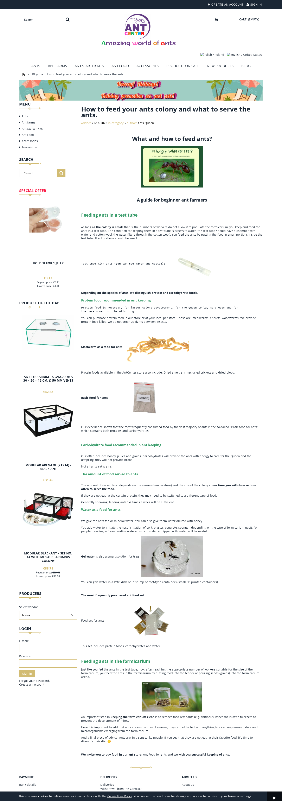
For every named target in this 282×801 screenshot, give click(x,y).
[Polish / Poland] (212, 54)
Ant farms (28, 122)
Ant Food (28, 135)
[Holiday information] (141, 90)
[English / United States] (244, 54)
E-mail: (24, 641)
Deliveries (107, 785)
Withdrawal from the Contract (121, 789)
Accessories (30, 141)
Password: (26, 656)
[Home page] (141, 29)
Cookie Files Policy (119, 796)
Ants (25, 116)
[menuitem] (36, 66)
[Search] (67, 19)
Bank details (27, 785)
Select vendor (28, 607)
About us (188, 785)
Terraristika (30, 147)
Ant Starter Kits (32, 129)
